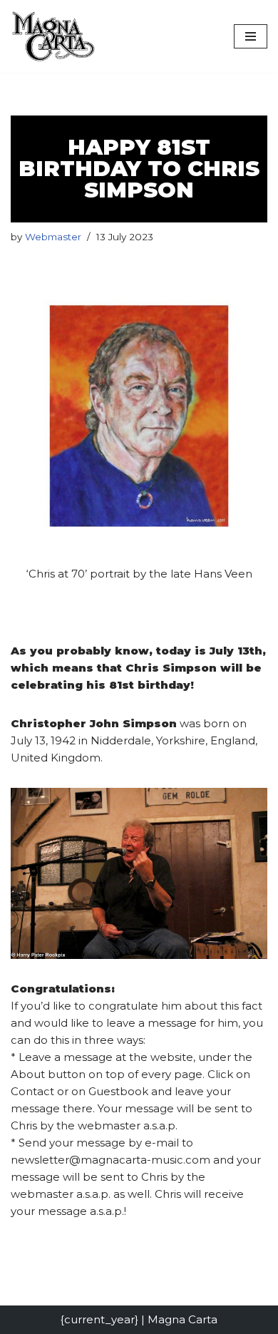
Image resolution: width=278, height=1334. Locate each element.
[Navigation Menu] (250, 36)
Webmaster (53, 236)
